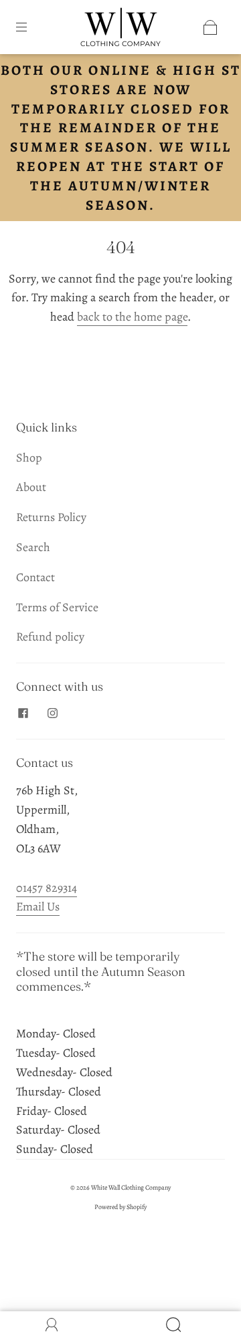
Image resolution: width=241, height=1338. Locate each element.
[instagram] (52, 713)
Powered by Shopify (120, 1206)
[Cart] (210, 27)
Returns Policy (51, 517)
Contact (35, 577)
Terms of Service (57, 607)
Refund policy (50, 637)
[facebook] (22, 713)
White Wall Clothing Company (131, 1187)
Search (33, 547)
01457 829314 (46, 888)
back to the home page (132, 317)
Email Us (38, 906)
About (31, 487)
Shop (29, 458)
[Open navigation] (31, 27)
